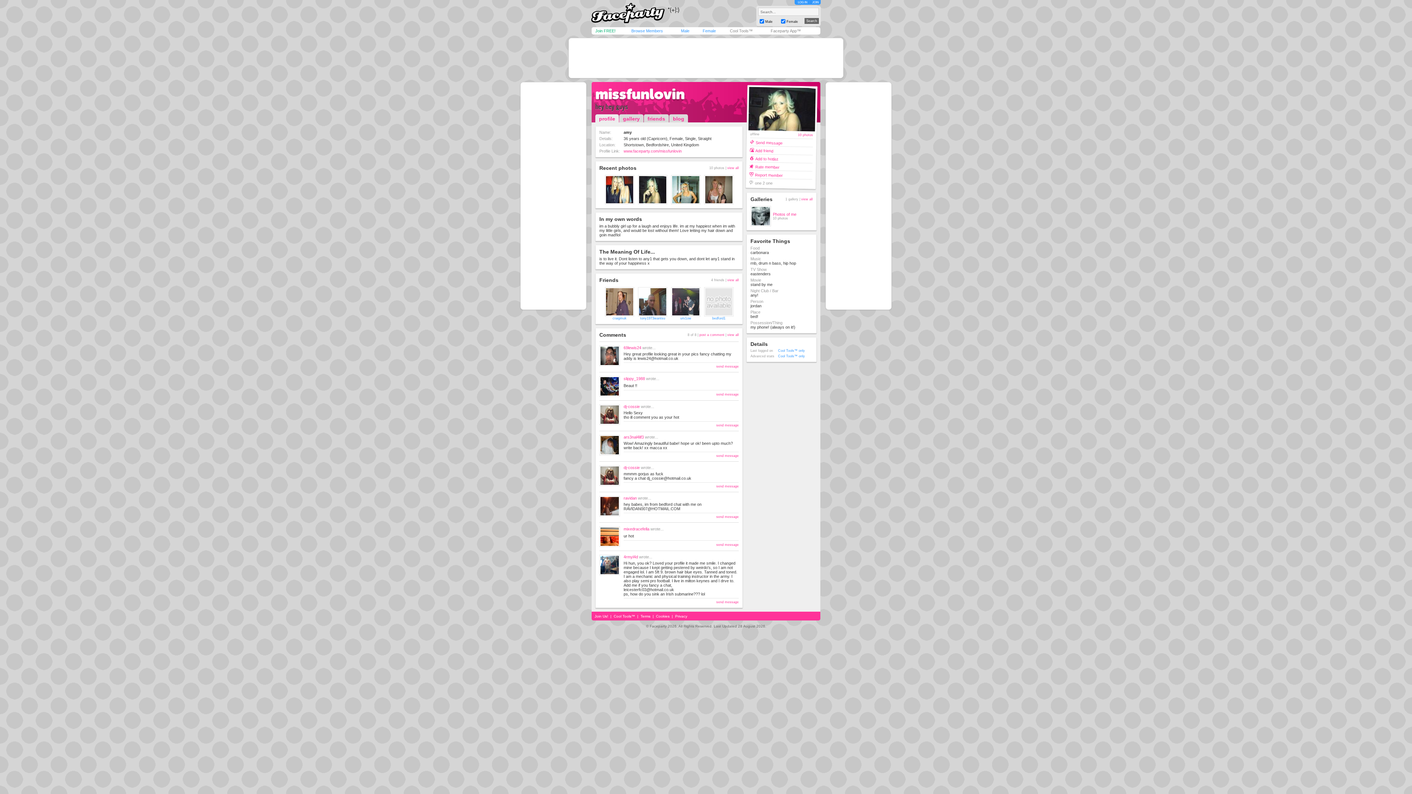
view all (733, 168)
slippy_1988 (634, 378)
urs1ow (685, 318)
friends (656, 119)
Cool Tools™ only (791, 351)
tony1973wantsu (652, 318)
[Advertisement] (706, 58)
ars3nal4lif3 (634, 437)
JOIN (815, 2)
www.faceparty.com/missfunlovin (653, 151)
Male (685, 31)
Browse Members (647, 31)
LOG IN (802, 2)
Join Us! (601, 616)
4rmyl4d (631, 557)
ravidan (630, 498)
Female (709, 31)
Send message (769, 142)
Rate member (767, 166)
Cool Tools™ (741, 31)
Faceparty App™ (786, 31)
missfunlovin (640, 94)
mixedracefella (636, 529)
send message (727, 366)
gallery (631, 119)
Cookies (663, 616)
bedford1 (718, 318)
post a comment (711, 335)
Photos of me (784, 214)
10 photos (805, 135)
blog (678, 119)
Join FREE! (605, 31)
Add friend (764, 150)
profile (607, 119)
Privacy (681, 616)
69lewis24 (632, 348)
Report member (769, 174)
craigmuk (620, 318)
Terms (645, 616)
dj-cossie (632, 406)
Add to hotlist (766, 158)
